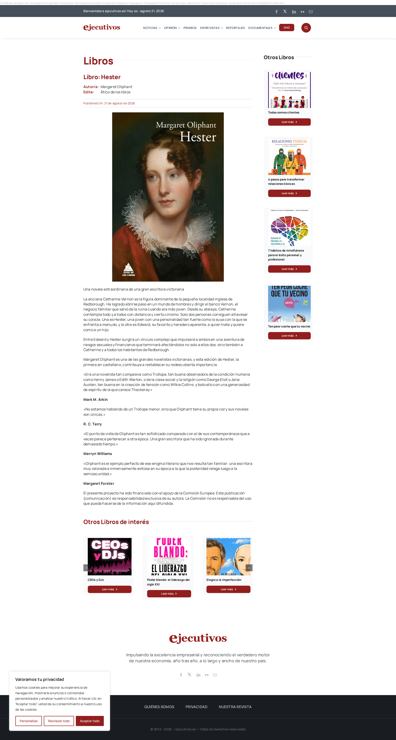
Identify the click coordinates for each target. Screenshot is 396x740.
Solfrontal (249, 3)
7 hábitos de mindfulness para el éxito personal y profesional (286, 254)
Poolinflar (164, 3)
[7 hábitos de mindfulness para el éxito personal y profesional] (289, 212)
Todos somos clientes (283, 112)
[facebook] (276, 12)
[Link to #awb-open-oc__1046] (306, 28)
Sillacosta (109, 3)
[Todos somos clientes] (289, 74)
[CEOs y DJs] (110, 540)
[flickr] (302, 12)
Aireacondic (21, 3)
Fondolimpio (179, 3)
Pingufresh (52, 3)
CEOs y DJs (96, 580)
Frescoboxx (67, 3)
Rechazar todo (59, 721)
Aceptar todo (89, 721)
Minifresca (81, 3)
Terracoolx (221, 3)
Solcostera (95, 3)
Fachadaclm (37, 3)
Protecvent (277, 3)
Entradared (263, 3)
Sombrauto (236, 3)
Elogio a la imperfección (223, 580)
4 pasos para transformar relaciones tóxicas (286, 181)
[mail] (311, 12)
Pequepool (136, 3)
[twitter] (285, 11)
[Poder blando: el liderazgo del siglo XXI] (169, 540)
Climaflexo (6, 3)
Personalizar (29, 721)
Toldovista (207, 3)
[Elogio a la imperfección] (228, 540)
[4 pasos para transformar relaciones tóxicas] (289, 141)
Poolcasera (150, 3)
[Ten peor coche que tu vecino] (289, 288)
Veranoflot (193, 3)
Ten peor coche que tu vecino (289, 326)
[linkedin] (294, 12)
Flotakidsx (122, 3)
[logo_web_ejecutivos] (101, 26)
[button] (86, 567)
